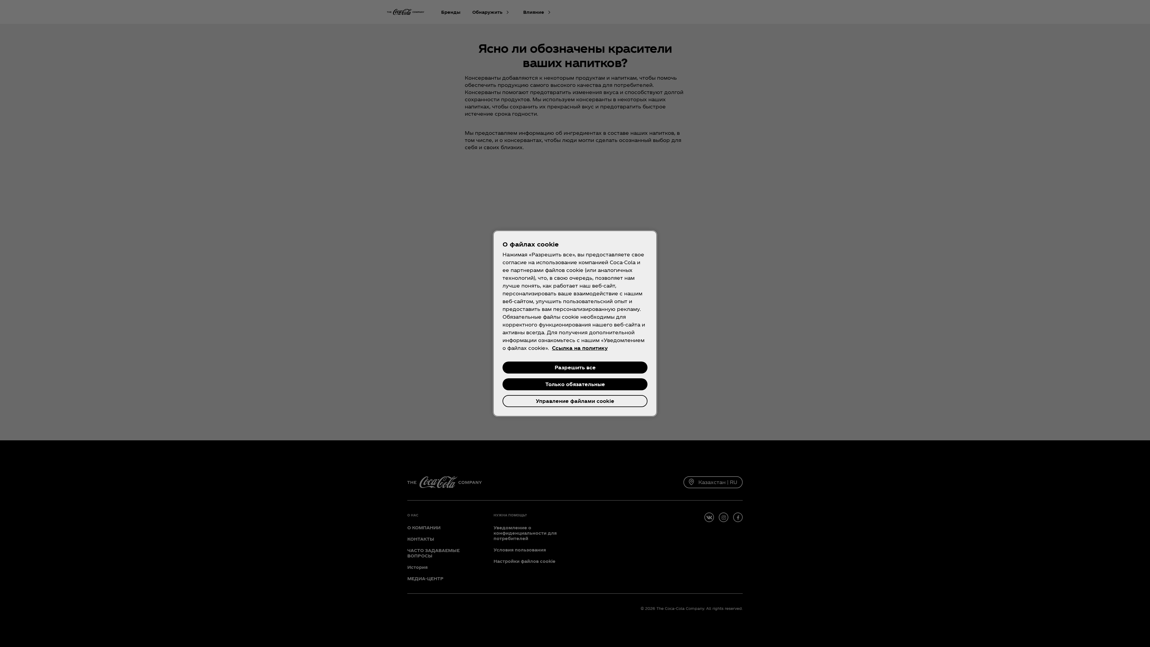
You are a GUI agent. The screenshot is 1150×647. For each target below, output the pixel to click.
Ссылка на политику (580, 348)
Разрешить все (575, 367)
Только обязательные (575, 384)
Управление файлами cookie (575, 401)
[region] (575, 323)
